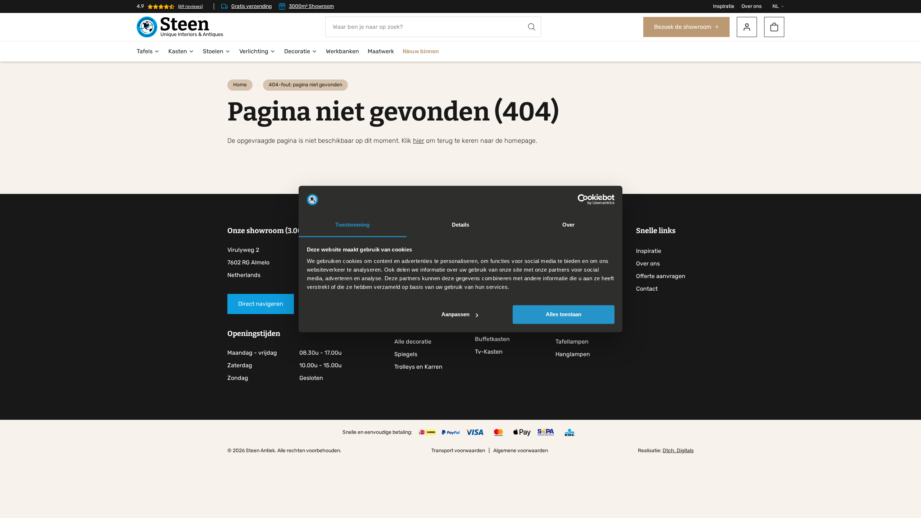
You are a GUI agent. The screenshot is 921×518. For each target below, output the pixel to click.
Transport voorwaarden (458, 450)
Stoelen (213, 51)
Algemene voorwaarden (520, 450)
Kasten (177, 51)
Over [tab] (568, 225)
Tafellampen (572, 341)
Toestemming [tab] (352, 225)
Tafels (145, 51)
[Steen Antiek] (180, 27)
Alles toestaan (563, 315)
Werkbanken (342, 51)
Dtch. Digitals (678, 450)
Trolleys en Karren (418, 366)
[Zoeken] (532, 27)
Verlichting (253, 51)
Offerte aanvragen (660, 276)
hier (418, 141)
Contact (647, 288)
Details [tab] (460, 225)
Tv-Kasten (489, 351)
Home (240, 85)
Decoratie (297, 51)
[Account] (747, 27)
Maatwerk (381, 51)
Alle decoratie (412, 341)
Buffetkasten (492, 339)
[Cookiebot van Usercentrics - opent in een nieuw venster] (583, 199)
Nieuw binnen (421, 51)
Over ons (751, 6)
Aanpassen (455, 315)
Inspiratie (723, 6)
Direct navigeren (260, 303)
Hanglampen (572, 354)
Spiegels (405, 354)
